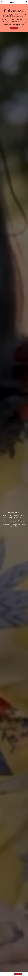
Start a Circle (14, 28)
